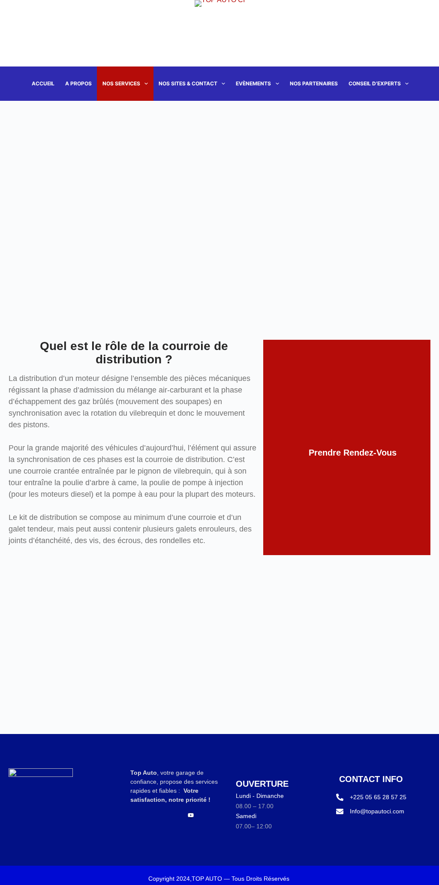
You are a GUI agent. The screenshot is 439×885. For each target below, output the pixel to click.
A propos (78, 83)
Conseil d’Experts (375, 83)
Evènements (253, 83)
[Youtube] (191, 815)
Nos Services (121, 83)
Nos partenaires (314, 83)
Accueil (43, 83)
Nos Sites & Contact (188, 83)
